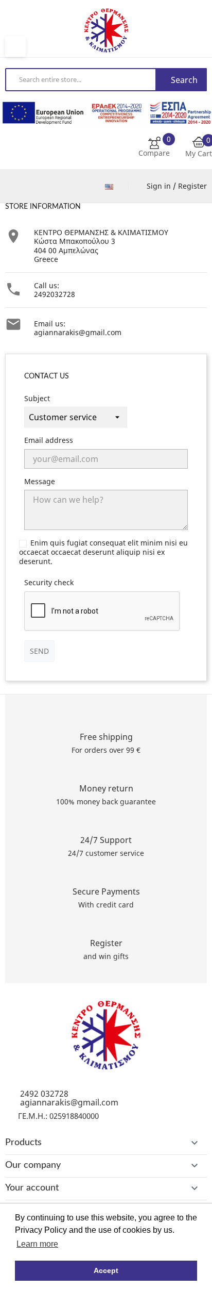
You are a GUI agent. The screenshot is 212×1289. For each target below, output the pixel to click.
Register (192, 186)
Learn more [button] (37, 1244)
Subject (37, 398)
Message (39, 481)
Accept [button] (106, 1270)
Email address (48, 440)
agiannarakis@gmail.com (77, 332)
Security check (49, 582)
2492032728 (54, 294)
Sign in (160, 186)
